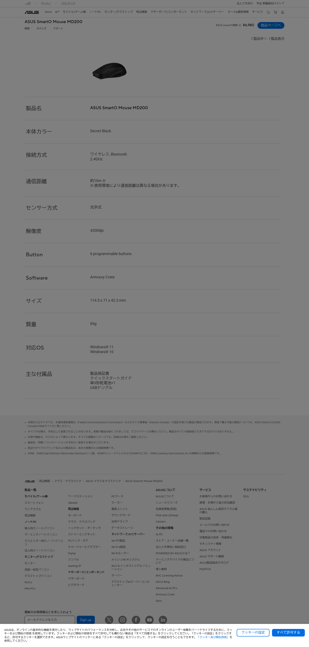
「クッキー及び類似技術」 (213, 637)
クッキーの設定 (253, 632)
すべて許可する (288, 632)
